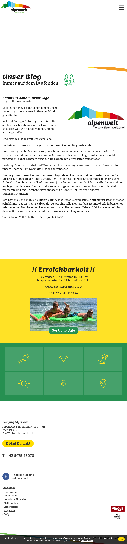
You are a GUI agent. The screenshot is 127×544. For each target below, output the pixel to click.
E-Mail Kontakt (18, 443)
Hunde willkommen (103, 359)
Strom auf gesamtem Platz (24, 359)
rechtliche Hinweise (15, 499)
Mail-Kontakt (11, 503)
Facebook (23, 478)
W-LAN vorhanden (63, 359)
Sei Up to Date (63, 330)
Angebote (9, 510)
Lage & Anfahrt (103, 383)
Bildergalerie (11, 506)
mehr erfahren (87, 540)
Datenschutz (11, 495)
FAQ (6, 514)
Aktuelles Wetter (24, 383)
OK (121, 539)
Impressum (10, 491)
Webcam (63, 383)
